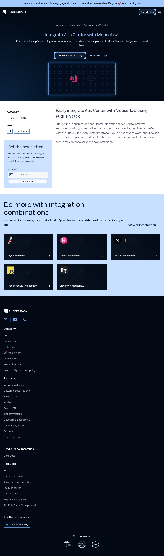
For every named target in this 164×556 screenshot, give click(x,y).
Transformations (13, 414)
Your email (12, 169)
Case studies (11, 493)
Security (8, 431)
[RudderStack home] (14, 12)
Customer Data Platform (17, 391)
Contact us (10, 341)
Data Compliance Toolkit (17, 419)
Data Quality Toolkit (14, 425)
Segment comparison (15, 499)
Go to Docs (9, 455)
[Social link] (6, 320)
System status (12, 437)
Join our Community (19, 524)
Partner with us (12, 347)
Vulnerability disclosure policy (20, 370)
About (7, 335)
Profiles (8, 402)
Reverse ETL (10, 408)
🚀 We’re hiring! (12, 353)
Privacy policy (11, 358)
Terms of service (12, 364)
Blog (6, 470)
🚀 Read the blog (127, 3)
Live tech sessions (13, 476)
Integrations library (14, 385)
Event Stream (11, 396)
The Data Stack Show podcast (20, 505)
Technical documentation (18, 482)
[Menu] (159, 12)
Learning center (12, 488)
